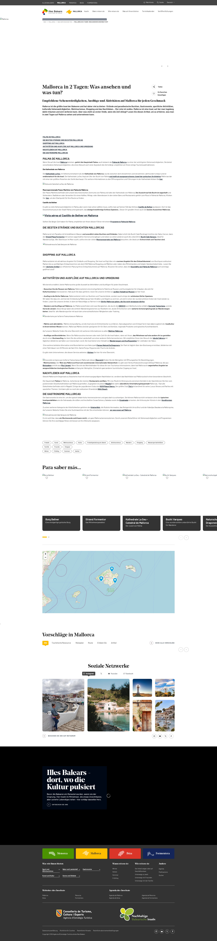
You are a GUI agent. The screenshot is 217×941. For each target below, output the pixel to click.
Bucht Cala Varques (148, 237)
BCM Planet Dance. (107, 386)
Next (167, 66)
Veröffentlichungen (165, 11)
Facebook (129, 673)
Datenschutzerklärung (50, 930)
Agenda (161, 869)
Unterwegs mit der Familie (144, 881)
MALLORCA (61, 3)
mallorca (52, 22)
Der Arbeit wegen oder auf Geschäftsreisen (144, 870)
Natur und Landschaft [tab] (70, 869)
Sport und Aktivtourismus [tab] (47, 870)
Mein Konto (149, 2)
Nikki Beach (102, 389)
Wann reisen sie (98, 11)
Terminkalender (148, 11)
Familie (46, 447)
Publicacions (163, 872)
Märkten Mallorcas (115, 331)
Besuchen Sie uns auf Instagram (61, 736)
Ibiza (44, 898)
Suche (161, 2)
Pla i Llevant (66, 365)
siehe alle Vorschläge (165, 643)
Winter (46, 451)
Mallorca (63, 162)
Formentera (79, 898)
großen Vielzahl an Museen (124, 292)
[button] (181, 537)
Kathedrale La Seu (53, 174)
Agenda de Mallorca (115, 895)
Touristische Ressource (61, 643)
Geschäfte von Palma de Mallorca (144, 267)
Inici (45, 22)
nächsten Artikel (52, 267)
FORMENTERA (92, 3)
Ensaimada (123, 400)
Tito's (130, 386)
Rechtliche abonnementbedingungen (106, 930)
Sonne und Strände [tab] (69, 876)
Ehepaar (67, 447)
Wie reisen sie (113, 11)
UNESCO (122, 306)
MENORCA (73, 3)
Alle (45, 643)
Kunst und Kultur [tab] (48, 876)
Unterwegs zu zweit (141, 874)
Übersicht (99, 360)
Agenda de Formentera (149, 898)
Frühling (56, 451)
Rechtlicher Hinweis (84, 930)
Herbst (77, 451)
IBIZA (82, 3)
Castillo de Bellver (145, 207)
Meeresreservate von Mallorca (108, 239)
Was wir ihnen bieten (131, 11)
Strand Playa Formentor (55, 237)
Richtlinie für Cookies (67, 930)
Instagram (90, 673)
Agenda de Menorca (148, 895)
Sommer (67, 451)
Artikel (114, 643)
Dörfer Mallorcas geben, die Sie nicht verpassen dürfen (123, 301)
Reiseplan (80, 643)
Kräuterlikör (95, 407)
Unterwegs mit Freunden (143, 877)
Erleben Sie (102, 643)
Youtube (114, 673)
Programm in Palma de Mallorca (122, 221)
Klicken (90, 352)
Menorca (78, 895)
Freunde (57, 447)
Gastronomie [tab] (87, 869)
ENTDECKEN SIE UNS (60, 804)
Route (90, 643)
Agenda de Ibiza (114, 898)
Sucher (161, 875)
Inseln (86, 11)
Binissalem (47, 365)
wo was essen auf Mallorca (120, 410)
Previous (161, 66)
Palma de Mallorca (119, 162)
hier (161, 179)
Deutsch (170, 2)
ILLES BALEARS (48, 3)
